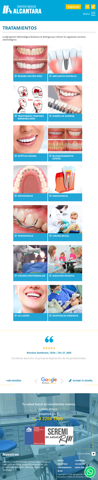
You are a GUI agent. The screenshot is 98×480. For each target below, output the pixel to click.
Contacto (80, 460)
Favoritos (80, 464)
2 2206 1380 (51, 418)
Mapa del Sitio (82, 467)
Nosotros (63, 464)
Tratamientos (64, 467)
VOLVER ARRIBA (83, 453)
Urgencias (73, 6)
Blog (60, 471)
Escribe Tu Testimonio (93, 6)
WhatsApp (89, 471)
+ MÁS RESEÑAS (13, 380)
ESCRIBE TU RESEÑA (83, 380)
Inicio (61, 460)
